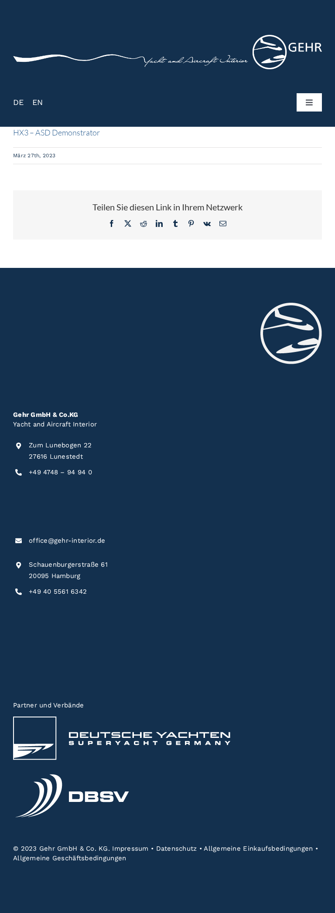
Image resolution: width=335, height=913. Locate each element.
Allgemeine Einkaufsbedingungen (258, 848)
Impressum (130, 848)
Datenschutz (176, 848)
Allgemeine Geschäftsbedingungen (69, 858)
